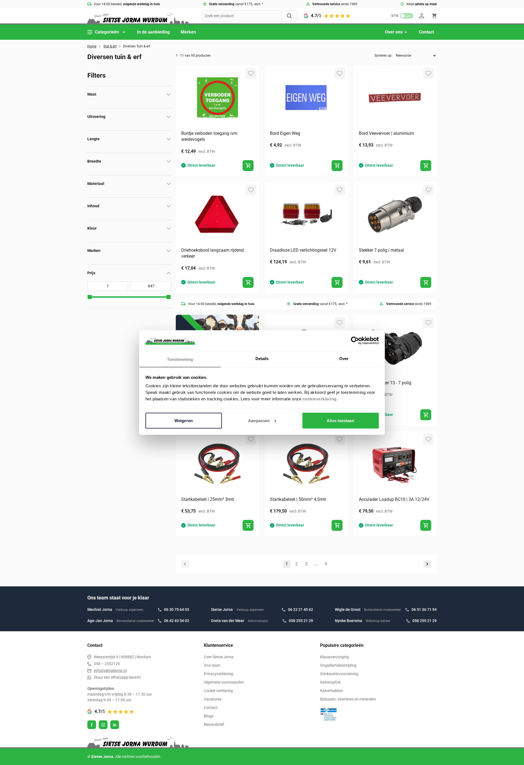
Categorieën (107, 32)
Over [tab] (344, 358)
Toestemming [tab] (180, 359)
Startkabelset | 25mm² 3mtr (207, 499)
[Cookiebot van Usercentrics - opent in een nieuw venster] (355, 340)
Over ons (394, 32)
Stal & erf (110, 46)
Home (91, 46)
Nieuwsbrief (214, 724)
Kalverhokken (331, 690)
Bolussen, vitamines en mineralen (348, 699)
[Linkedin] (114, 724)
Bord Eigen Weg (285, 133)
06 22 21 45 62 (300, 609)
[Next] (427, 564)
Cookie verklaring (218, 690)
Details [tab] (262, 358)
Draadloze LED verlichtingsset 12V (303, 250)
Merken (188, 32)
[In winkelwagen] (248, 165)
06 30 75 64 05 (176, 609)
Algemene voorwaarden (224, 682)
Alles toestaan (340, 420)
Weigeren (183, 420)
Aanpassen (259, 420)
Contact (426, 32)
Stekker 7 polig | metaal (381, 250)
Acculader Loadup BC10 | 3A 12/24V (394, 499)
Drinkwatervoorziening (339, 674)
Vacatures (212, 699)
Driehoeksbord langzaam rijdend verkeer (212, 253)
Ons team (212, 665)
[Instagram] (103, 724)
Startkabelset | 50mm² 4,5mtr (298, 499)
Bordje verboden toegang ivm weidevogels (209, 136)
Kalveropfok (330, 682)
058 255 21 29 (301, 620)
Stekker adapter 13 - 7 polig (385, 382)
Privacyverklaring (218, 674)
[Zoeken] (292, 15)
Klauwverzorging (334, 657)
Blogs (208, 716)
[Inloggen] (422, 16)
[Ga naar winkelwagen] (434, 15)
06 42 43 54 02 (176, 620)
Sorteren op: (383, 55)
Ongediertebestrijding (338, 665)
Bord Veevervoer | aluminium (386, 133)
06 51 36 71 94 (424, 609)
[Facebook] (91, 724)
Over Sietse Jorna (219, 657)
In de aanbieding (153, 32)
